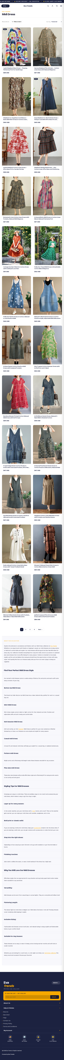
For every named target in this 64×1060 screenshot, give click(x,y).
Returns (5, 1012)
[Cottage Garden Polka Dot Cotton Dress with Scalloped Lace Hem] (16, 245)
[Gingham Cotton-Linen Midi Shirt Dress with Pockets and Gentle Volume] (47, 494)
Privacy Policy (7, 1023)
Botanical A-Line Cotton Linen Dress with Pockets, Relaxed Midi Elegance (16, 218)
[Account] (52, 6)
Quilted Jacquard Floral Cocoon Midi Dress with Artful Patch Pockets (45, 615)
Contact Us (6, 1020)
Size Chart (6, 1015)
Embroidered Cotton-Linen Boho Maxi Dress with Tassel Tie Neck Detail (15, 566)
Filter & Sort (17, 21)
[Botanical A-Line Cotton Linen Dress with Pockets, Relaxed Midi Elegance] (16, 196)
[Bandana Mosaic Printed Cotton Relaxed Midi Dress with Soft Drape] (16, 394)
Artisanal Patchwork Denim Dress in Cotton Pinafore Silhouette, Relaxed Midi (47, 466)
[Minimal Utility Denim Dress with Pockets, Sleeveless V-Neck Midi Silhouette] (16, 593)
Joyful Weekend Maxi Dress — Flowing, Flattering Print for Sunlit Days (15, 69)
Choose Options (17, 64)
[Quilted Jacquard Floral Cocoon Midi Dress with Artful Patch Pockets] (47, 593)
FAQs (4, 1018)
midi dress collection (50, 953)
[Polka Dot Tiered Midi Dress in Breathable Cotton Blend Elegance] (47, 245)
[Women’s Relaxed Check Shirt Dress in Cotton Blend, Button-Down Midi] (47, 543)
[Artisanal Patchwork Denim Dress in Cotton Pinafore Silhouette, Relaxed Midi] (47, 444)
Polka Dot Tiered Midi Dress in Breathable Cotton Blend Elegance (47, 267)
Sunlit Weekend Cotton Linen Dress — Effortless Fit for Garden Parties (15, 168)
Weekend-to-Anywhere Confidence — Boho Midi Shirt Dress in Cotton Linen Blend (15, 118)
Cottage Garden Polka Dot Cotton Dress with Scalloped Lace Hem (16, 267)
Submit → (55, 997)
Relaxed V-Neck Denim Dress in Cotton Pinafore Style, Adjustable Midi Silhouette (47, 317)
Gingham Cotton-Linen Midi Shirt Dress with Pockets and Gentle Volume (46, 516)
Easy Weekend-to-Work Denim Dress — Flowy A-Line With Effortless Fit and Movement (46, 118)
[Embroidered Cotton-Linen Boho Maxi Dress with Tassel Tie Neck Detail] (16, 543)
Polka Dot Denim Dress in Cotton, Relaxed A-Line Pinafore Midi (16, 317)
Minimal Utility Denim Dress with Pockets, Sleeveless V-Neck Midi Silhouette (16, 615)
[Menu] (61, 6)
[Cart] (56, 6)
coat (33, 811)
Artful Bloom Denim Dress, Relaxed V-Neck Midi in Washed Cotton (46, 417)
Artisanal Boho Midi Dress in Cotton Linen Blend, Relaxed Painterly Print (47, 218)
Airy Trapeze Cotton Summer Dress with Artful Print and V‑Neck (47, 367)
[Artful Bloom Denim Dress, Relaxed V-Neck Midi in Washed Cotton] (47, 394)
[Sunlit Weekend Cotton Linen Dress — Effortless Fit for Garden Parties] (16, 146)
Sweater (20, 729)
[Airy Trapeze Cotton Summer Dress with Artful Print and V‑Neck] (47, 345)
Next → (40, 629)
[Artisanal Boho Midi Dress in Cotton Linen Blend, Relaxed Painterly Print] (47, 196)
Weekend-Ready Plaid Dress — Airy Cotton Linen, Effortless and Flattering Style (46, 168)
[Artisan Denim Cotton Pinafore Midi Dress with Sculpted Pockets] (16, 345)
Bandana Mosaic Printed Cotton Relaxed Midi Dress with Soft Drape (16, 417)
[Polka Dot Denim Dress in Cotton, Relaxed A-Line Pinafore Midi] (16, 295)
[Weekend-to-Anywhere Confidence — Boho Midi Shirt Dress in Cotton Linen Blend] (16, 96)
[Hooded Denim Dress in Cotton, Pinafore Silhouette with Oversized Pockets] (16, 494)
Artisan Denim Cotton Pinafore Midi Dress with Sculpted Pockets (14, 367)
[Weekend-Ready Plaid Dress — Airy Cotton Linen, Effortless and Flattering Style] (47, 146)
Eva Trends (53, 646)
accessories (37, 828)
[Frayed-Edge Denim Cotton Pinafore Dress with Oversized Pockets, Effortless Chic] (16, 444)
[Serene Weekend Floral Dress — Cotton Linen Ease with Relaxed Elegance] (47, 46)
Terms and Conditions (10, 1026)
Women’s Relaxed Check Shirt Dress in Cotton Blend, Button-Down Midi (46, 566)
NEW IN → (56, 983)
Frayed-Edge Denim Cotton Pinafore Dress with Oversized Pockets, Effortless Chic (16, 466)
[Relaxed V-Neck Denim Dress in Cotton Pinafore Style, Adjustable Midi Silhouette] (47, 295)
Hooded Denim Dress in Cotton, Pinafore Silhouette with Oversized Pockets (16, 516)
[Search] (48, 6)
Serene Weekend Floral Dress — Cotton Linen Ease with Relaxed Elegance (46, 69)
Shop (4, 6)
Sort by (48, 21)
